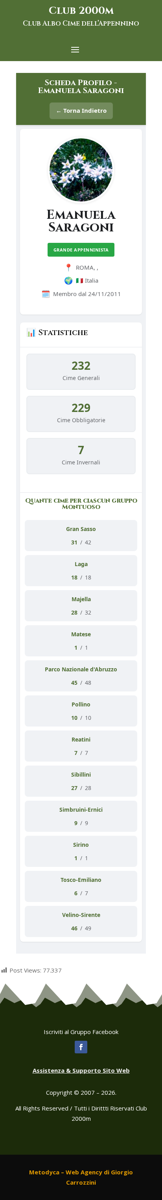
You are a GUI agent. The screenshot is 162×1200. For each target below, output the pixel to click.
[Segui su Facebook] (81, 1047)
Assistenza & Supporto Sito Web (81, 1070)
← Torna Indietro (81, 110)
